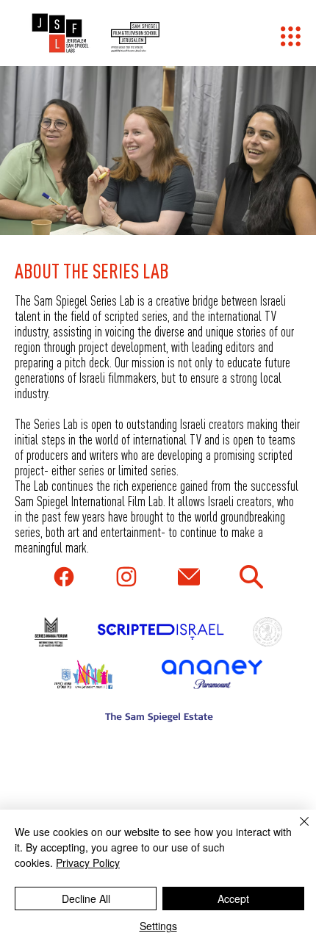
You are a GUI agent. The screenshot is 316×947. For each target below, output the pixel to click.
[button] (291, 36)
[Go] (64, 576)
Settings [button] (158, 925)
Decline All (86, 898)
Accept (233, 898)
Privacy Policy (88, 862)
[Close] (295, 830)
